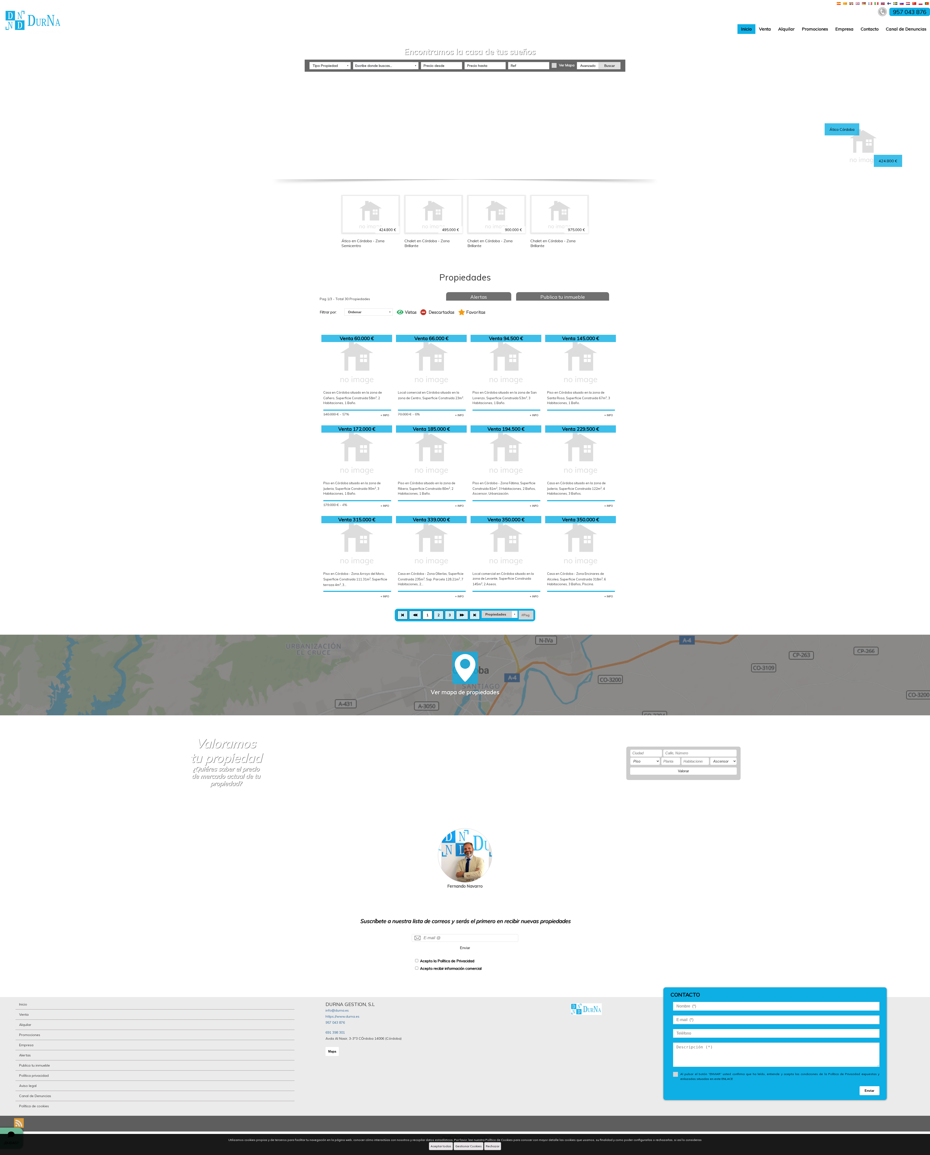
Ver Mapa (566, 65)
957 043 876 (335, 1022)
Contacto (870, 29)
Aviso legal (28, 1086)
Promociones (815, 29)
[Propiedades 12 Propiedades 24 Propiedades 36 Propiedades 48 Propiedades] (500, 614)
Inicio (746, 29)
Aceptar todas (441, 1146)
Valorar (683, 771)
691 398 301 (335, 1032)
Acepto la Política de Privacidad (447, 961)
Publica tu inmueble (562, 297)
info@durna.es (337, 1010)
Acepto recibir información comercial (450, 968)
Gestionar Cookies (468, 1146)
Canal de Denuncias (906, 29)
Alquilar (786, 29)
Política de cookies (34, 1106)
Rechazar (492, 1146)
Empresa (844, 29)
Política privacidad (34, 1075)
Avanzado (588, 66)
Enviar (465, 948)
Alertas (478, 297)
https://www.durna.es (342, 1016)
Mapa (332, 1051)
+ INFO (384, 415)
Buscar (609, 66)
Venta (765, 29)
